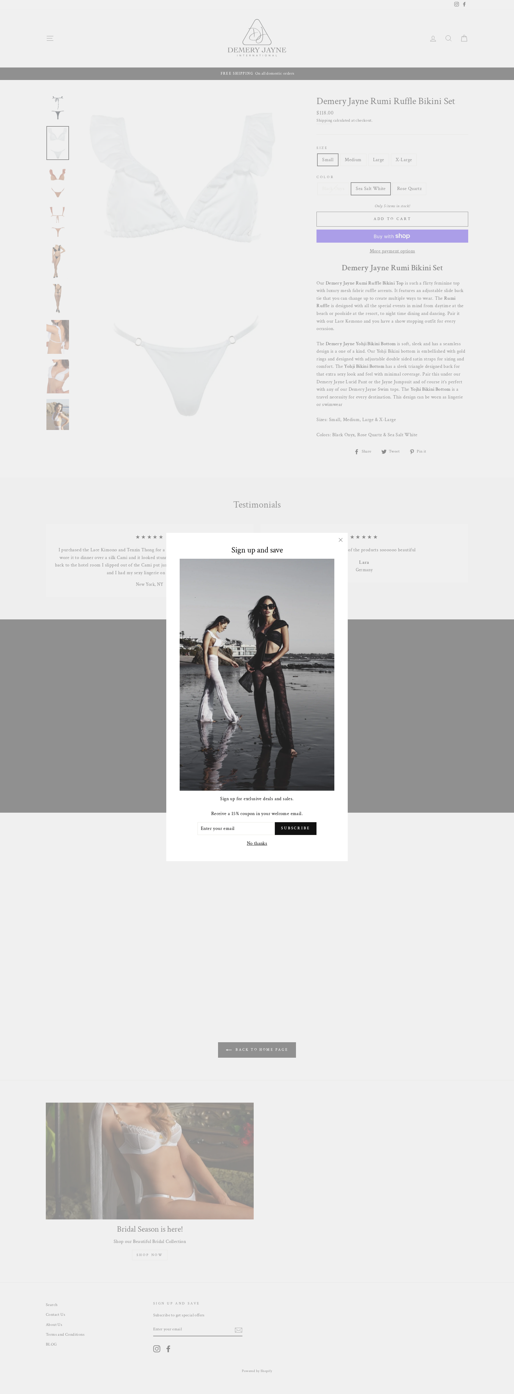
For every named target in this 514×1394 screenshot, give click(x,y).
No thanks (257, 843)
